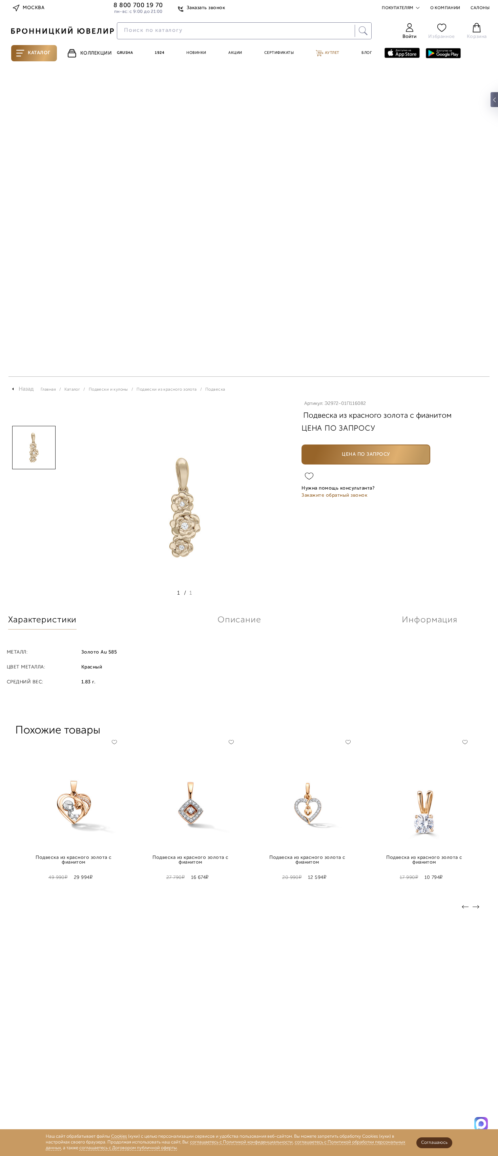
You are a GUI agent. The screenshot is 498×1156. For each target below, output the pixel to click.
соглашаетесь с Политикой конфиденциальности (241, 1142)
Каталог (39, 53)
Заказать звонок (206, 8)
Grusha (125, 53)
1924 (159, 53)
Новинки (196, 53)
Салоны (480, 8)
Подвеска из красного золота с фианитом (73, 860)
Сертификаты (279, 53)
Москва (33, 8)
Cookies (119, 1136)
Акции (235, 53)
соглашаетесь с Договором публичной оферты (128, 1148)
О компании (445, 8)
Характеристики (42, 620)
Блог (366, 53)
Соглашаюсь (434, 1142)
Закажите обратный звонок (334, 495)
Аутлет (331, 53)
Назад (26, 389)
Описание (239, 620)
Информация (429, 620)
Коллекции (96, 53)
